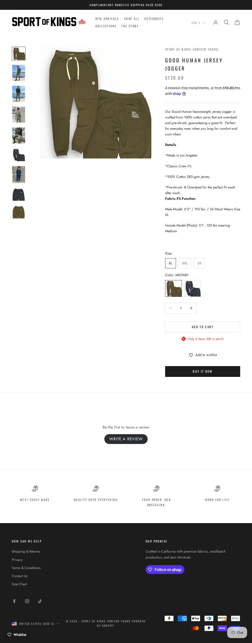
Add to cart (203, 326)
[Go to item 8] (19, 194)
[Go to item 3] (19, 93)
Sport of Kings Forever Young (191, 49)
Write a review (125, 439)
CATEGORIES (154, 18)
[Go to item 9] (19, 212)
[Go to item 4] (19, 114)
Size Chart (19, 584)
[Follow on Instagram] (27, 601)
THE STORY (130, 26)
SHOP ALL (132, 18)
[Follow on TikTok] (39, 601)
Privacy (17, 559)
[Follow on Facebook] (14, 601)
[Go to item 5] (19, 135)
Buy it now (202, 371)
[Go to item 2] (19, 72)
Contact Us (20, 575)
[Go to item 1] (19, 53)
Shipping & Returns (26, 551)
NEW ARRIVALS (107, 18)
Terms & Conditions (26, 567)
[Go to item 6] (19, 155)
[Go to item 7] (19, 175)
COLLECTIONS (105, 26)
